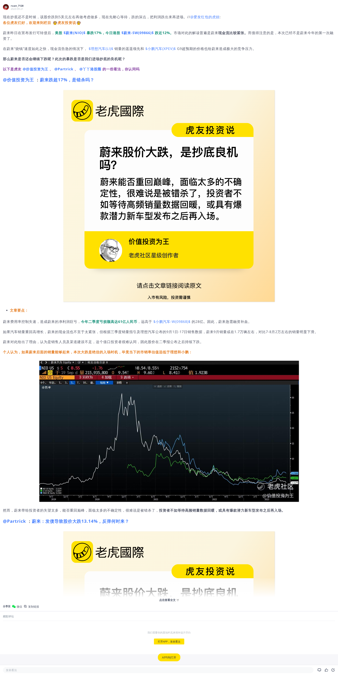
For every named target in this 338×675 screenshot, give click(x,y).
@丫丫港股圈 (90, 69)
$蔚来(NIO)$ (74, 32)
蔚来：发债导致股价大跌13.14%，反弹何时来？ (80, 521)
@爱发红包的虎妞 (205, 16)
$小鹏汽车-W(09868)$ (172, 321)
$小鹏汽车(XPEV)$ (160, 48)
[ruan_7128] (6, 7)
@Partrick (63, 69)
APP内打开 (169, 657)
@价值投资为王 (35, 69)
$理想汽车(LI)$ (101, 48)
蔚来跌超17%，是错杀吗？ (67, 79)
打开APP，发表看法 (169, 641)
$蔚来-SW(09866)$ (137, 32)
